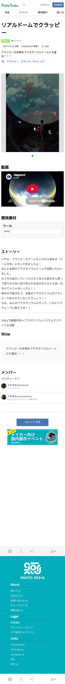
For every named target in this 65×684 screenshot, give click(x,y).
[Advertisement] (32, 483)
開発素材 (42, 12)
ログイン (45, 5)
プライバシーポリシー (22, 628)
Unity (7, 231)
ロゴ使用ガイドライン (22, 632)
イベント (23, 12)
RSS (13, 659)
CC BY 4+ (18, 40)
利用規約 (15, 623)
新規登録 (58, 4)
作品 (7, 12)
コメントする (32, 422)
